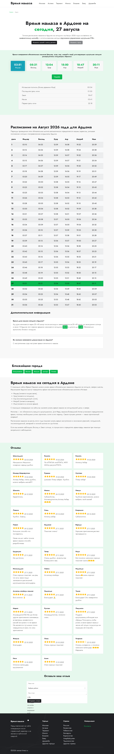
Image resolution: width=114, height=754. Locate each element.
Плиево (53, 372)
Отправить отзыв (34, 701)
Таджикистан (68, 741)
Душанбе (92, 3)
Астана (50, 3)
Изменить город (75, 42)
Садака (57, 77)
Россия (66, 725)
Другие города (48, 743)
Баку (84, 3)
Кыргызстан (68, 736)
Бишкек (76, 3)
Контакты (87, 726)
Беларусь (67, 733)
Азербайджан (69, 738)
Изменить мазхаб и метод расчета (44, 42)
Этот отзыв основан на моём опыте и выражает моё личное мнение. (31, 707)
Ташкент (59, 3)
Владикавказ (17, 372)
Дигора (45, 372)
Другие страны (69, 743)
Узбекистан (67, 730)
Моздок (36, 372)
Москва (42, 3)
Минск (68, 3)
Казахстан (67, 728)
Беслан (28, 372)
